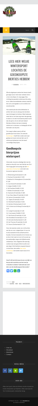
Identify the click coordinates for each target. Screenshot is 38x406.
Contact (8, 354)
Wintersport (26, 283)
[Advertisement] (19, 311)
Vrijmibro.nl (26, 401)
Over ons (9, 347)
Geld (20, 283)
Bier (13, 282)
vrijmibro (16, 84)
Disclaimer (9, 350)
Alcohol (12, 283)
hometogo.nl (10, 136)
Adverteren (9, 352)
